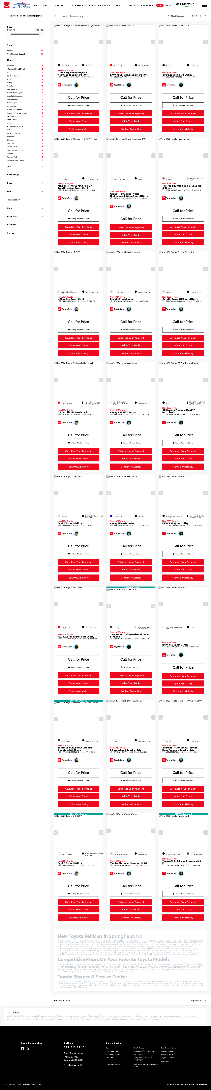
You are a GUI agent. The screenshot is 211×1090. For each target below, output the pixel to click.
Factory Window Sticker (79, 105)
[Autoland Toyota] (21, 5)
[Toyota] (6, 5)
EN (161, 5)
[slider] (9, 34)
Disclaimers (72, 1064)
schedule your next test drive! (185, 954)
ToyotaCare (71, 954)
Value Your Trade (78, 120)
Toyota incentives (65, 965)
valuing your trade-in (118, 981)
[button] (100, 42)
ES (170, 5)
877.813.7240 (185, 4)
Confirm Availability (78, 129)
